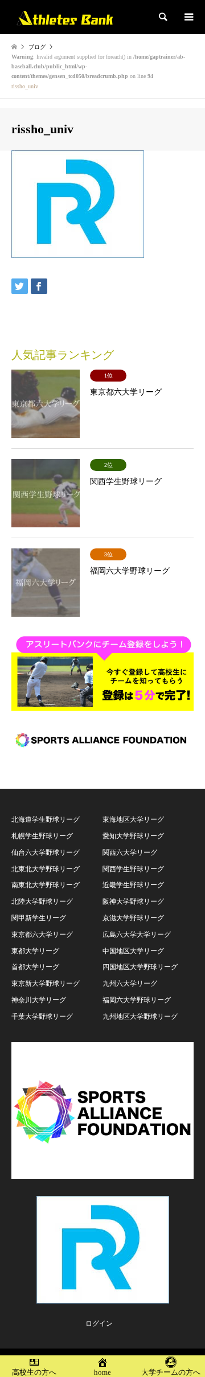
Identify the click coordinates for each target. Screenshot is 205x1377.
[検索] (162, 17)
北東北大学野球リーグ (45, 869)
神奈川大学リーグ (38, 1000)
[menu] (188, 17)
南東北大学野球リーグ (45, 885)
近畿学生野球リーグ (133, 885)
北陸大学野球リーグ (42, 901)
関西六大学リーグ (129, 852)
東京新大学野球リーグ (45, 983)
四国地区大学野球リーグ (140, 967)
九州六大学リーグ (129, 983)
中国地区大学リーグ (133, 951)
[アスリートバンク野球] (64, 17)
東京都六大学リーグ (42, 935)
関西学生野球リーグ (133, 869)
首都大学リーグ (35, 967)
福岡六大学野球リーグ (136, 1000)
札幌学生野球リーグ (42, 836)
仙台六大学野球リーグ (45, 852)
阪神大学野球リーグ (133, 901)
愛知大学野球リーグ (133, 836)
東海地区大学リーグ (133, 819)
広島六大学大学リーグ (136, 935)
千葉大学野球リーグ (42, 1017)
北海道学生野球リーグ (45, 819)
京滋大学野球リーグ (133, 918)
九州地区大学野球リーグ (140, 1017)
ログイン (99, 1323)
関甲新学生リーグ (38, 918)
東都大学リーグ (35, 951)
